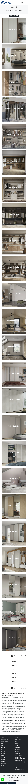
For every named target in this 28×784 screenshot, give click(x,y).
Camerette (3, 751)
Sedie (2, 745)
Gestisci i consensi (12, 783)
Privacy (1, 783)
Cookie (5, 783)
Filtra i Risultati (14, 15)
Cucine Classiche (4, 741)
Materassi (17, 751)
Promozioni (3, 763)
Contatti (2, 765)
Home (7, 10)
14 (25, 655)
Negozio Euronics (18, 755)
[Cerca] (23, 2)
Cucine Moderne (4, 739)
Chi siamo (3, 759)
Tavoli (2, 743)
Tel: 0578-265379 (18, 763)
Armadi (20, 10)
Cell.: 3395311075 (18, 765)
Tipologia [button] (14, 673)
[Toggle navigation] (26, 2)
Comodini (3, 753)
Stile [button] (14, 669)
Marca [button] (14, 661)
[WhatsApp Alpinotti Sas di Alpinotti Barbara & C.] (2, 779)
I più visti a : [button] (14, 681)
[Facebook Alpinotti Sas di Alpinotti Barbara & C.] (16, 777)
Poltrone (16, 745)
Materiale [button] (14, 665)
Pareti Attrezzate (18, 739)
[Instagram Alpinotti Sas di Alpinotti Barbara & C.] (18, 777)
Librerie (16, 741)
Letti (2, 749)
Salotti (16, 743)
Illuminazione (17, 753)
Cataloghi (3, 761)
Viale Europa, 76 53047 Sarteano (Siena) (20, 761)
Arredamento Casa (13, 10)
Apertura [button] (14, 677)
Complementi (17, 749)
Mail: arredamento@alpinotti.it (20, 768)
